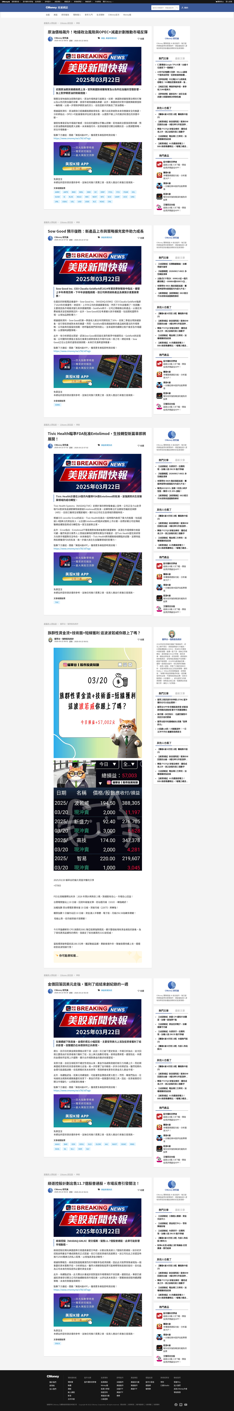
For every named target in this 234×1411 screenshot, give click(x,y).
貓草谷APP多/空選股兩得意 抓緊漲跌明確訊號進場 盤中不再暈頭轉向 (172, 708)
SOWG (57, 405)
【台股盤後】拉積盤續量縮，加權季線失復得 (172, 265)
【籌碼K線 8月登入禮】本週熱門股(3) (172, 1040)
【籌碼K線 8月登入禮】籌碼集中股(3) (172, 115)
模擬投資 (67, 2)
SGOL (57, 1149)
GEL (133, 192)
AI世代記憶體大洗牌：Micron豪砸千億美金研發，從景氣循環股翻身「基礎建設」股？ (172, 73)
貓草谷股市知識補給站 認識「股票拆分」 (172, 723)
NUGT (114, 1144)
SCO (109, 197)
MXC (87, 197)
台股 (48, 15)
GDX (73, 1144)
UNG (132, 197)
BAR (65, 1144)
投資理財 (38, 2)
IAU (106, 1144)
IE (64, 197)
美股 (56, 15)
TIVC (57, 602)
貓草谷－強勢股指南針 (69, 624)
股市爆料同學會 (28, 2)
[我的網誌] (184, 7)
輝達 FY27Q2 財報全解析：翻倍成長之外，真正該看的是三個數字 (172, 130)
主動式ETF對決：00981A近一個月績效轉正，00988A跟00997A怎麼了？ (172, 280)
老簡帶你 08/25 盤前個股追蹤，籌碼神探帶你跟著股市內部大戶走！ (172, 482)
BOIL (81, 192)
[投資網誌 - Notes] (58, 8)
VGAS (102, 201)
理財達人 (77, 15)
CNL (109, 201)
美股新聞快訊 (111, 38)
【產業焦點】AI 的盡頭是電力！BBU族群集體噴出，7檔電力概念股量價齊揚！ (172, 145)
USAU (64, 201)
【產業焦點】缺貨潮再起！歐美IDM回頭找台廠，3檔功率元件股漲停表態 (172, 123)
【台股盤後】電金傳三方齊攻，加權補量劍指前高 (172, 137)
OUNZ (123, 1144)
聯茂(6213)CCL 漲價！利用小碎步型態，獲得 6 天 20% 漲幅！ (172, 489)
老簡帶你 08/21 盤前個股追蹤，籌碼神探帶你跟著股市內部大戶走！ (172, 287)
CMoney (5, 2)
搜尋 (177, 7)
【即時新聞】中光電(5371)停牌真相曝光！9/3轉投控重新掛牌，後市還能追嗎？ (172, 81)
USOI (87, 201)
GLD (90, 1144)
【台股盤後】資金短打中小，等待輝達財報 (172, 1224)
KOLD (79, 197)
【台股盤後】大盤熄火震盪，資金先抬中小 (172, 1217)
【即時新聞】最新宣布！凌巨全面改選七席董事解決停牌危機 (172, 95)
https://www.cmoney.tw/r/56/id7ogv (72, 138)
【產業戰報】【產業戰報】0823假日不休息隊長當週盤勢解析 (172, 294)
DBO (89, 192)
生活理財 (100, 15)
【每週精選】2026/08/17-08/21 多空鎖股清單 (172, 272)
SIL (65, 1149)
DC (95, 192)
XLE (94, 201)
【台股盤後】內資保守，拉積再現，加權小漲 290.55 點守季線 (171, 467)
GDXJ (81, 1144)
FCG (118, 192)
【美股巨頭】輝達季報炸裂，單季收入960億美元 (172, 88)
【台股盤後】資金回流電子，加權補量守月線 (172, 1025)
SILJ (72, 1149)
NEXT (95, 197)
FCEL (110, 192)
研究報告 (65, 15)
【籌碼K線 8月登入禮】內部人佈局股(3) (172, 1047)
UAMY (117, 197)
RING (132, 1144)
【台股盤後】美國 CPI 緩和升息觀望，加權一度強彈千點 (172, 1018)
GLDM (98, 1144)
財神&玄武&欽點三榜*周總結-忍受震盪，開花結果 (172, 1246)
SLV (87, 1149)
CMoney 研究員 (66, 23)
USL (72, 201)
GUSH (57, 197)
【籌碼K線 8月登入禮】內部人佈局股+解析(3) (172, 1239)
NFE (102, 197)
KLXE (71, 197)
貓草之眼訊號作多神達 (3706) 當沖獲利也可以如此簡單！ (172, 701)
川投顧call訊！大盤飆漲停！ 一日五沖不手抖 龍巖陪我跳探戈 (171, 730)
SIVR (80, 1149)
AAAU (57, 1144)
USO (79, 201)
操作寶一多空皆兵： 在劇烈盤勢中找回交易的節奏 (172, 715)
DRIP (103, 192)
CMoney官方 (113, 15)
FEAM (126, 192)
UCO (125, 197)
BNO (73, 192)
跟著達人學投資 (50, 23)
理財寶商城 (15, 2)
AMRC (57, 192)
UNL (56, 201)
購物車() (220, 2)
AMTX (66, 192)
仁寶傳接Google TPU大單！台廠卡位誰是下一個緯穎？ (172, 66)
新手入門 (89, 15)
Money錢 (127, 15)
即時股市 (48, 2)
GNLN (57, 1343)
